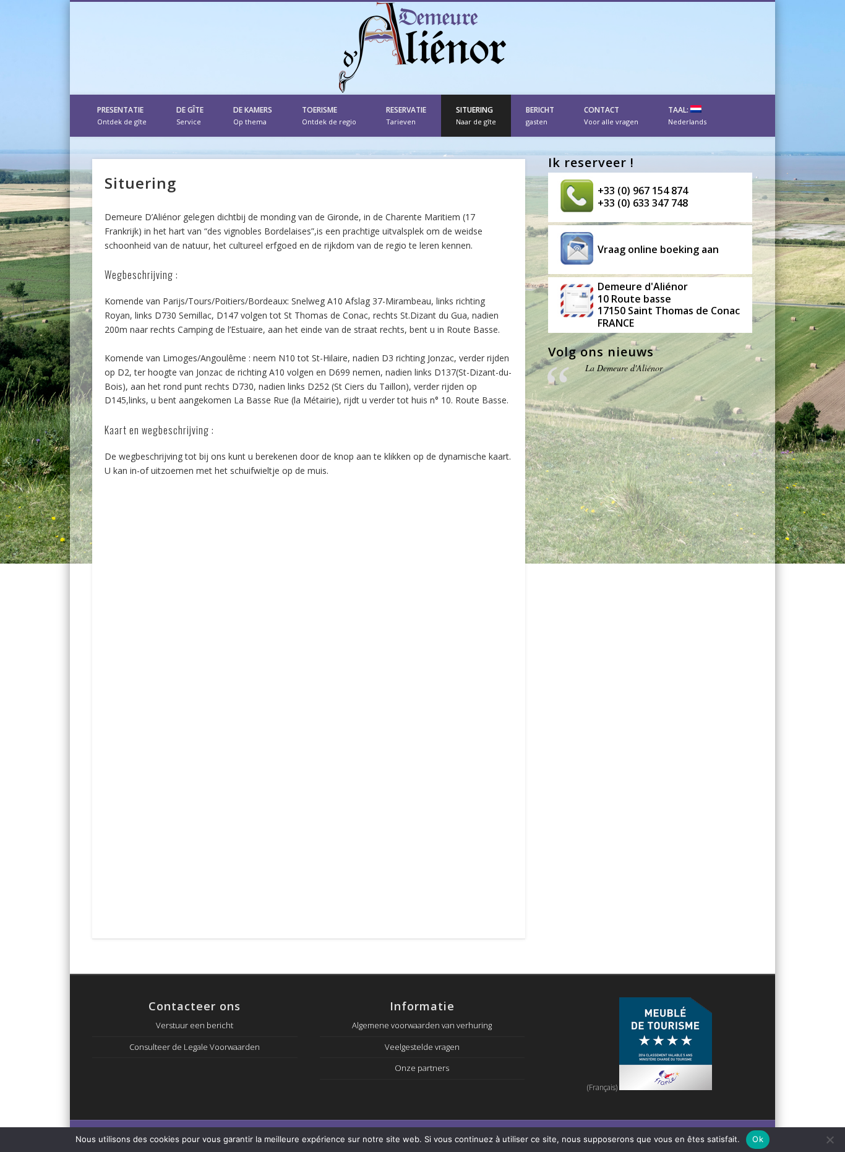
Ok (757, 1139)
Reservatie (406, 115)
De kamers (252, 115)
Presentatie (122, 115)
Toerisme (329, 115)
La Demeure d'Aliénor (624, 368)
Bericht (540, 115)
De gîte (190, 115)
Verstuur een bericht (194, 1025)
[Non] (829, 1139)
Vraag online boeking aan (658, 249)
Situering (476, 115)
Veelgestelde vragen (422, 1046)
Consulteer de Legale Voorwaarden (194, 1046)
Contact (611, 115)
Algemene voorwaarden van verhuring (422, 1025)
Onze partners (422, 1067)
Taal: (687, 115)
